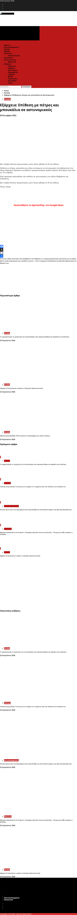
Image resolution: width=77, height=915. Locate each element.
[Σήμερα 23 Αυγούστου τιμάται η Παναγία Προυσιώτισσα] (30, 381)
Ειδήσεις (7, 64)
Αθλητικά (12, 62)
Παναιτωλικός (10, 60)
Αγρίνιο (7, 45)
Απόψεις (11, 68)
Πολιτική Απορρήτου (11, 898)
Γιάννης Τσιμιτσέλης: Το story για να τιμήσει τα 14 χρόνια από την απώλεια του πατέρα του (33, 487)
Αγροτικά (12, 66)
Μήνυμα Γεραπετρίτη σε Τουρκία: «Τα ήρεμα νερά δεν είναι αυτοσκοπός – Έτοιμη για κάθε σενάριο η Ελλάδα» (36, 533)
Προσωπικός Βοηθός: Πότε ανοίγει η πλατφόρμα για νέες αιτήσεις (25, 436)
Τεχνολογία (12, 79)
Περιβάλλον (13, 72)
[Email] (38, 252)
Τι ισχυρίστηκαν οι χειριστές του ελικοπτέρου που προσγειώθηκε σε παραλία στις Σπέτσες (34, 337)
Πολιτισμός (12, 70)
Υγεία (10, 83)
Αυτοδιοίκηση (14, 55)
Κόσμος (7, 51)
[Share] (38, 256)
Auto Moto (12, 81)
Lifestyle (11, 74)
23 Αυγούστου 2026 (7, 340)
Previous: (38, 259)
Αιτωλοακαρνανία (11, 47)
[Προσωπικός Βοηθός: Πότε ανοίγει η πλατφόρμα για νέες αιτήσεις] (30, 428)
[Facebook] (38, 246)
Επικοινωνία (8, 900)
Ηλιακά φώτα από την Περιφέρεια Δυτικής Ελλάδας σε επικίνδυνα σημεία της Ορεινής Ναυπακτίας (35, 510)
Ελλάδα (7, 49)
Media (10, 76)
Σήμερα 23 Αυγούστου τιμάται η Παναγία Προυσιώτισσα (21, 388)
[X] (38, 249)
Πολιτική (8, 53)
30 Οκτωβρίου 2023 (8, 116)
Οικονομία (8, 58)
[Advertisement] (38, 278)
